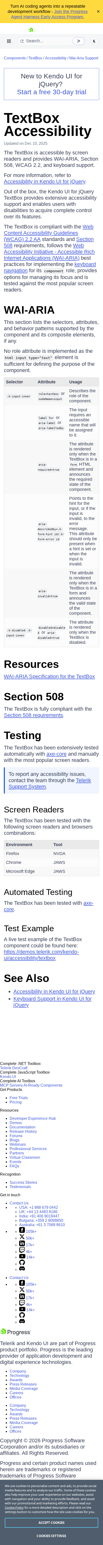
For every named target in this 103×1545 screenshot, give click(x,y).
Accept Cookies (52, 1522)
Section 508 (34, 696)
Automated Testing (38, 892)
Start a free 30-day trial (51, 92)
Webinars (18, 1144)
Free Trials (19, 1098)
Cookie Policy (14, 1507)
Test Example (29, 928)
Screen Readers (34, 809)
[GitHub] (22, 1264)
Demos (16, 1123)
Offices (15, 1397)
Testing (22, 735)
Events (15, 1162)
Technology (19, 1376)
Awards (16, 1380)
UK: (38, 1212)
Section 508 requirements (33, 715)
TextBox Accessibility (48, 124)
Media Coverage (24, 1389)
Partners (17, 1153)
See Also (26, 978)
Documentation (22, 1127)
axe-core (56, 754)
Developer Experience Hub (33, 1118)
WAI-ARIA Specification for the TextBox (49, 676)
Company (18, 1371)
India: (39, 1216)
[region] (51, 1512)
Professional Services (28, 1149)
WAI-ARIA (29, 310)
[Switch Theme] (94, 41)
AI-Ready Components (42, 1085)
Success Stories (23, 1182)
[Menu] (9, 41)
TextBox (35, 58)
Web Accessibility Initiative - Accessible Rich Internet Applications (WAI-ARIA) (49, 251)
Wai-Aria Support (83, 58)
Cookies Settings (51, 1536)
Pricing (16, 1102)
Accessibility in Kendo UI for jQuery (44, 181)
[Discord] (22, 1269)
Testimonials (20, 1187)
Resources (31, 664)
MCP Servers (11, 1085)
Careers (16, 1393)
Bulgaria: (41, 1220)
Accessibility (55, 58)
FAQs (14, 1166)
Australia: (42, 1225)
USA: (38, 1207)
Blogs (14, 1140)
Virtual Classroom (25, 1157)
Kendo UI (8, 1077)
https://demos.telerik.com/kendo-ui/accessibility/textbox (41, 955)
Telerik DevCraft (13, 1068)
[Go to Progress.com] (15, 1334)
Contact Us (19, 1203)
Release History (23, 1131)
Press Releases (23, 1384)
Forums (16, 1136)
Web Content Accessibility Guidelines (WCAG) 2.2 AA (48, 233)
